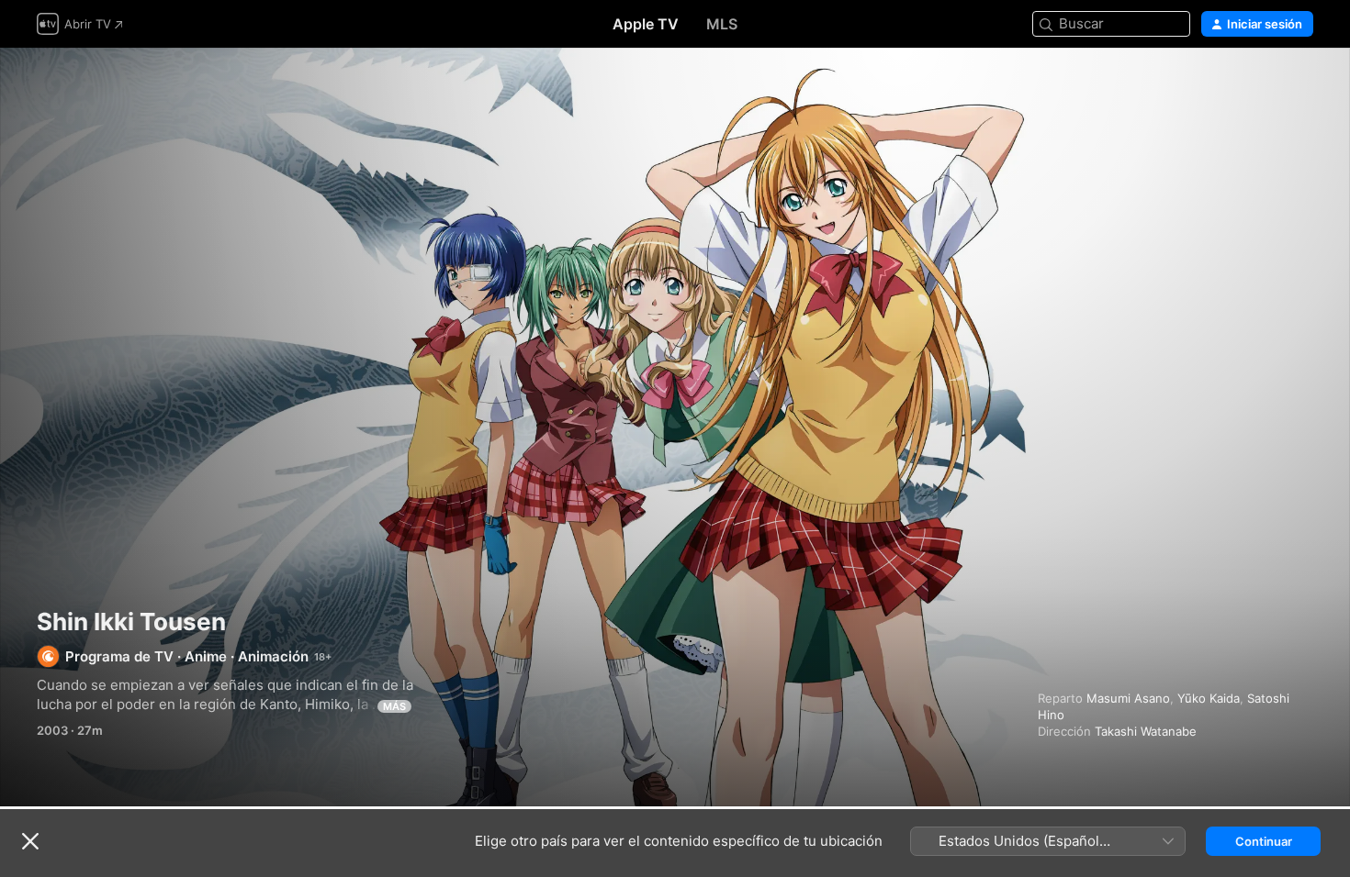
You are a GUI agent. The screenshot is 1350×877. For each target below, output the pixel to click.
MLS (721, 24)
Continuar (1263, 841)
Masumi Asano (1128, 698)
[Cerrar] (30, 841)
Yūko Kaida (1208, 698)
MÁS (394, 706)
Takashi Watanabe (1146, 731)
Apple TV (646, 24)
